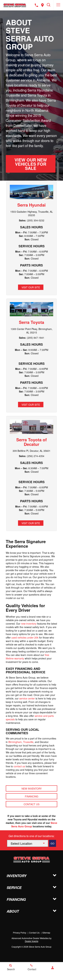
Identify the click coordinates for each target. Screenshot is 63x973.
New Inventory (32, 788)
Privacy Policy (19, 932)
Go (52, 843)
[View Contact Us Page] (36, 5)
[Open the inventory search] (49, 5)
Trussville (28, 742)
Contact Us (31, 804)
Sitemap (46, 932)
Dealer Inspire (31, 941)
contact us (19, 766)
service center (27, 698)
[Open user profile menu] (52, 968)
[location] (42, 5)
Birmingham (15, 742)
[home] (15, 5)
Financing (31, 796)
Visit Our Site (31, 287)
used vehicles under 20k (24, 637)
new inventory (28, 623)
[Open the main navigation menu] (58, 5)
